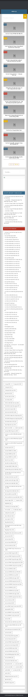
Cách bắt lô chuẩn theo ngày (12, 406)
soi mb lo (19, 667)
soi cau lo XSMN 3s (10, 587)
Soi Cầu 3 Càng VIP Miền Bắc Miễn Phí (14, 33)
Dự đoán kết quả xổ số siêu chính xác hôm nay (13, 473)
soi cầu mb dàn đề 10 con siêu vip (12, 247)
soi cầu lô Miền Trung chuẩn (12, 642)
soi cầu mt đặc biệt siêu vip (11, 318)
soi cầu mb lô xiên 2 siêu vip (11, 273)
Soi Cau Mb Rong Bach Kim (11, 219)
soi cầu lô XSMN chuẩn (11, 651)
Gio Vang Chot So (9, 342)
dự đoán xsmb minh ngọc (11, 480)
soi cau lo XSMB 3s (10, 568)
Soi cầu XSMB (9, 657)
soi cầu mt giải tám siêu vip (11, 312)
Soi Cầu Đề (8, 663)
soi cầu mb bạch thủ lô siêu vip (12, 269)
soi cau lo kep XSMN (10, 542)
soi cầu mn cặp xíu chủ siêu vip (12, 285)
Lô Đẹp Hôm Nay (9, 336)
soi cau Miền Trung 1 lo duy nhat (13, 606)
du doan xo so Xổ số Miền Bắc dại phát (13, 435)
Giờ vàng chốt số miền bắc (12, 491)
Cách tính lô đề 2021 (10, 412)
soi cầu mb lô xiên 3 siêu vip (11, 275)
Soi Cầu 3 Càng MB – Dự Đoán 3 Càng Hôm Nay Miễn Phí (14, 143)
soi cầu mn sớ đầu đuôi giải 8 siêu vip (13, 297)
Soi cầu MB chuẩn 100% (10, 235)
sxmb (7, 673)
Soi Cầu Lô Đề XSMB (9, 338)
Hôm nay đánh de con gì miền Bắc (13, 497)
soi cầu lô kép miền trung (11, 635)
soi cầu (7, 618)
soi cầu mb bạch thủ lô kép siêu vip (13, 267)
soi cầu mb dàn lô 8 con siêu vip (12, 265)
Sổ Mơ (6, 324)
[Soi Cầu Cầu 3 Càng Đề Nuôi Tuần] (14, 125)
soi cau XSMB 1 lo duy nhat (12, 612)
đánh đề (8, 679)
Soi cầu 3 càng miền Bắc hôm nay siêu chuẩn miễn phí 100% (14, 157)
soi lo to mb (8, 667)
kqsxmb (19, 500)
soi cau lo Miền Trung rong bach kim (14, 562)
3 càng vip (8, 387)
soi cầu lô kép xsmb (10, 638)
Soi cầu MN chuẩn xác (10, 281)
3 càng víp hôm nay (10, 390)
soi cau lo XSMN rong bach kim (13, 596)
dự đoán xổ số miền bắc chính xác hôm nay (13, 487)
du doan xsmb (9, 447)
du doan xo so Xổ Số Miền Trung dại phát (13, 444)
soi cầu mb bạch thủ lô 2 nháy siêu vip (13, 259)
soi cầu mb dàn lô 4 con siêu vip (12, 261)
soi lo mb (18, 663)
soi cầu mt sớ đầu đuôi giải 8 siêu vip (13, 307)
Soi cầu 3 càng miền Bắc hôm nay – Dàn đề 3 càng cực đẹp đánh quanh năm (14, 102)
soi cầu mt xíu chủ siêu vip (11, 322)
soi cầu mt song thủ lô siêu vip (12, 320)
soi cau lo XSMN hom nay (11, 590)
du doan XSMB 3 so (10, 450)
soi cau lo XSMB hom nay (11, 575)
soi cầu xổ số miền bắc (11, 660)
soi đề (7, 670)
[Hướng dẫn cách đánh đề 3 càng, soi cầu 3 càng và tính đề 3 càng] (14, 83)
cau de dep (8, 399)
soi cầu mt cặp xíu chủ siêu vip (12, 316)
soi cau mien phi (9, 603)
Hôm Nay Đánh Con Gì (10, 330)
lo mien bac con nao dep (11, 506)
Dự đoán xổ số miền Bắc (11, 483)
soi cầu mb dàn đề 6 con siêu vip (12, 243)
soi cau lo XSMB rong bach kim (13, 581)
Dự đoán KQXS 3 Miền (10, 332)
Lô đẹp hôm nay (9, 512)
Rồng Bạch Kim (9, 529)
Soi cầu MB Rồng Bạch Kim (12, 654)
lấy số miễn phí (9, 516)
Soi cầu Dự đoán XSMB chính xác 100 (13, 626)
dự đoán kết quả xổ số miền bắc (13, 469)
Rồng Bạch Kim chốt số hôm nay (13, 533)
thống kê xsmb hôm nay (11, 676)
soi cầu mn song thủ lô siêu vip (12, 299)
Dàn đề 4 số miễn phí (10, 463)
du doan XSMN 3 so (10, 457)
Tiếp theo (16, 164)
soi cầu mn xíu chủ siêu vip (11, 301)
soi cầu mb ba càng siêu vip (11, 237)
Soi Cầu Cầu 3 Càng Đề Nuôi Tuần (14, 130)
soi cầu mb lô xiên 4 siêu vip (11, 277)
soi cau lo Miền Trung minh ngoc (13, 559)
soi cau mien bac (9, 600)
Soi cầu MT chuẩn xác (9, 303)
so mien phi (16, 670)
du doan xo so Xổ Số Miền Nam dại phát (13, 439)
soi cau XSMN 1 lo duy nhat (12, 615)
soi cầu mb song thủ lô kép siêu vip (13, 271)
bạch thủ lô (8, 393)
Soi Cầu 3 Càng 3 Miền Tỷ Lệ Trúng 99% (14, 203)
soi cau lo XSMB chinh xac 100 (12, 571)
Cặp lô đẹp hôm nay (10, 424)
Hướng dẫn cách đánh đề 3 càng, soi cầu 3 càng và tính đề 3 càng (14, 88)
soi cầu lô (8, 632)
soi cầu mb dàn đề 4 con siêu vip (12, 241)
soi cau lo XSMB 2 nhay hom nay (13, 565)
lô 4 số (7, 509)
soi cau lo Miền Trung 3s (11, 553)
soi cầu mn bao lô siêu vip (11, 283)
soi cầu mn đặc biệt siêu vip (11, 295)
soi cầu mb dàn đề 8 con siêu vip (12, 249)
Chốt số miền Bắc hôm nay (12, 402)
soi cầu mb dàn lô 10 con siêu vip (12, 245)
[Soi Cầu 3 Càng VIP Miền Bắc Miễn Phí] (14, 28)
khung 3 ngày (9, 500)
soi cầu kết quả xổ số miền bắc (12, 629)
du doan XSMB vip (10, 453)
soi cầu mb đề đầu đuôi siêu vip (12, 253)
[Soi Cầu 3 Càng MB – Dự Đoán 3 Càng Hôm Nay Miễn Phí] (14, 139)
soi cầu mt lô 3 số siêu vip (11, 314)
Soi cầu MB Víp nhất (9, 257)
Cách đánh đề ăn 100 (10, 421)
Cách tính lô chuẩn (10, 409)
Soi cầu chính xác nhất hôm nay (13, 621)
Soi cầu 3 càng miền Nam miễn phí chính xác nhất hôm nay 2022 (14, 61)
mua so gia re (9, 519)
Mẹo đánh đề (9, 522)
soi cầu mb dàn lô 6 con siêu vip (12, 263)
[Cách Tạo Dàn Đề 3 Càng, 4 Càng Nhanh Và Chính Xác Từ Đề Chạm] (14, 42)
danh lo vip (18, 427)
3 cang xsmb (17, 384)
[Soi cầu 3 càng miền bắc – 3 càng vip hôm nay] (14, 70)
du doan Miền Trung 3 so (11, 431)
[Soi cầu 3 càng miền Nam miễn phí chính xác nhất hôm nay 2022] (14, 56)
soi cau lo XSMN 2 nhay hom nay (13, 584)
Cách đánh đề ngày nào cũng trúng (13, 418)
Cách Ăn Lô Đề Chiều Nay (10, 328)
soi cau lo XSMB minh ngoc (12, 578)
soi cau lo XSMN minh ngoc (12, 593)
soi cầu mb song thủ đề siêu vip (12, 255)
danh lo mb (8, 427)
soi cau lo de (9, 536)
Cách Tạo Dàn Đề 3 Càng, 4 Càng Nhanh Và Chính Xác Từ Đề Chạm (14, 47)
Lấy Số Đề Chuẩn (9, 334)
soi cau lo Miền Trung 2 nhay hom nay (13, 549)
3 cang (7, 384)
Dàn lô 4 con (9, 460)
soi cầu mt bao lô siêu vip (10, 305)
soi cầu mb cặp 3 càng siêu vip (12, 239)
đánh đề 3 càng (9, 682)
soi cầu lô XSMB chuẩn (11, 648)
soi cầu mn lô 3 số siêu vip (11, 289)
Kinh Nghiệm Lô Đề (9, 326)
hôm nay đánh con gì (10, 494)
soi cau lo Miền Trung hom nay (12, 556)
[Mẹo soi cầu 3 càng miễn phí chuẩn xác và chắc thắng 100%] (14, 111)
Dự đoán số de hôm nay (11, 477)
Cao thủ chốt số (9, 396)
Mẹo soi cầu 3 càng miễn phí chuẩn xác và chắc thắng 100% (14, 116)
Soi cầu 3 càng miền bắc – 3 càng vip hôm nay (14, 74)
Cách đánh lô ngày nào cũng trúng (13, 415)
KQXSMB (8, 503)
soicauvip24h (9, 609)
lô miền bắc (17, 509)
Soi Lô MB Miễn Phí (9, 340)
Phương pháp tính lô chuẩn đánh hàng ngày (13, 526)
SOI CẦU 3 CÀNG (9, 210)
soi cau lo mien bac (10, 545)
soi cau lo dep (9, 539)
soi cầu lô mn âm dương (11, 645)
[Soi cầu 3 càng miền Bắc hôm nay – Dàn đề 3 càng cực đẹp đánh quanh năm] (14, 97)
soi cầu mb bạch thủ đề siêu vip (12, 251)
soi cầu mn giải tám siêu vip (11, 287)
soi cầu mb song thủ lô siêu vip (12, 279)
